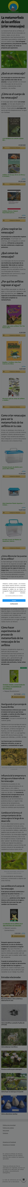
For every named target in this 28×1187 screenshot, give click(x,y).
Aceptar (14, 600)
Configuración (14, 603)
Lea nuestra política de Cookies (14, 595)
